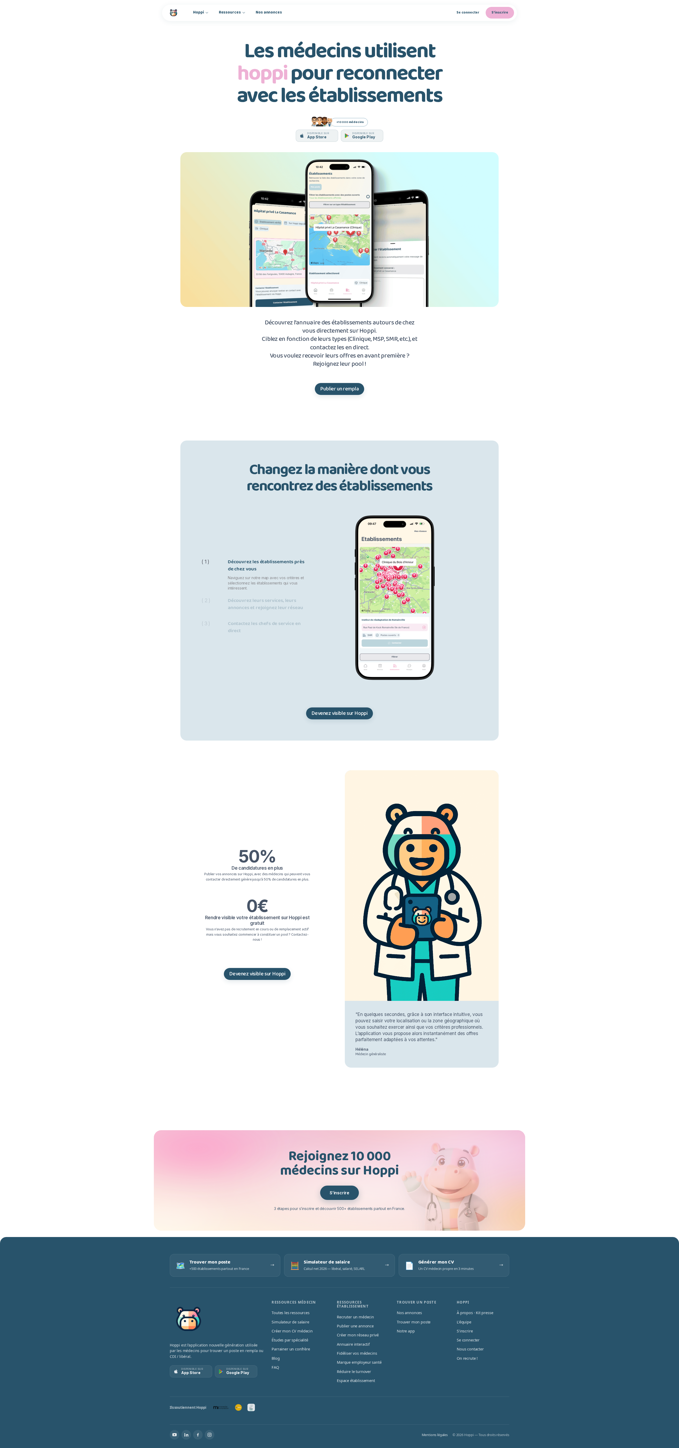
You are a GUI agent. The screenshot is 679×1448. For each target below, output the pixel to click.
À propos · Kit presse (475, 1312)
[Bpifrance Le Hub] (238, 1407)
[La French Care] (251, 1407)
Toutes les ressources (290, 1312)
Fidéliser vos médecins (357, 1353)
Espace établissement (356, 1380)
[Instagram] (209, 1435)
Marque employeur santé (359, 1362)
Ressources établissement (353, 1304)
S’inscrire (339, 1192)
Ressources (230, 12)
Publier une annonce (355, 1325)
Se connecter (467, 12)
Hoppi (198, 12)
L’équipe (464, 1321)
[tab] (254, 574)
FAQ (275, 1367)
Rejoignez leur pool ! (339, 364)
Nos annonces (269, 12)
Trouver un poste (416, 1302)
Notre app (406, 1330)
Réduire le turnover (354, 1371)
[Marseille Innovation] (220, 1407)
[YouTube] (174, 1435)
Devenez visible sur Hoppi (339, 713)
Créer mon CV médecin (292, 1330)
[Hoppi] (173, 12)
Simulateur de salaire (290, 1321)
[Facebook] (198, 1435)
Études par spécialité (290, 1340)
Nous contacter (470, 1349)
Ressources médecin (294, 1302)
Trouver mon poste (413, 1321)
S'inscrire (499, 12)
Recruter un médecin (355, 1316)
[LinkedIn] (186, 1435)
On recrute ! (467, 1358)
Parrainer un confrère (291, 1349)
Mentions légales (435, 1434)
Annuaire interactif (353, 1344)
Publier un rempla (339, 389)
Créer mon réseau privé (357, 1334)
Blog (276, 1358)
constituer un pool (274, 935)
